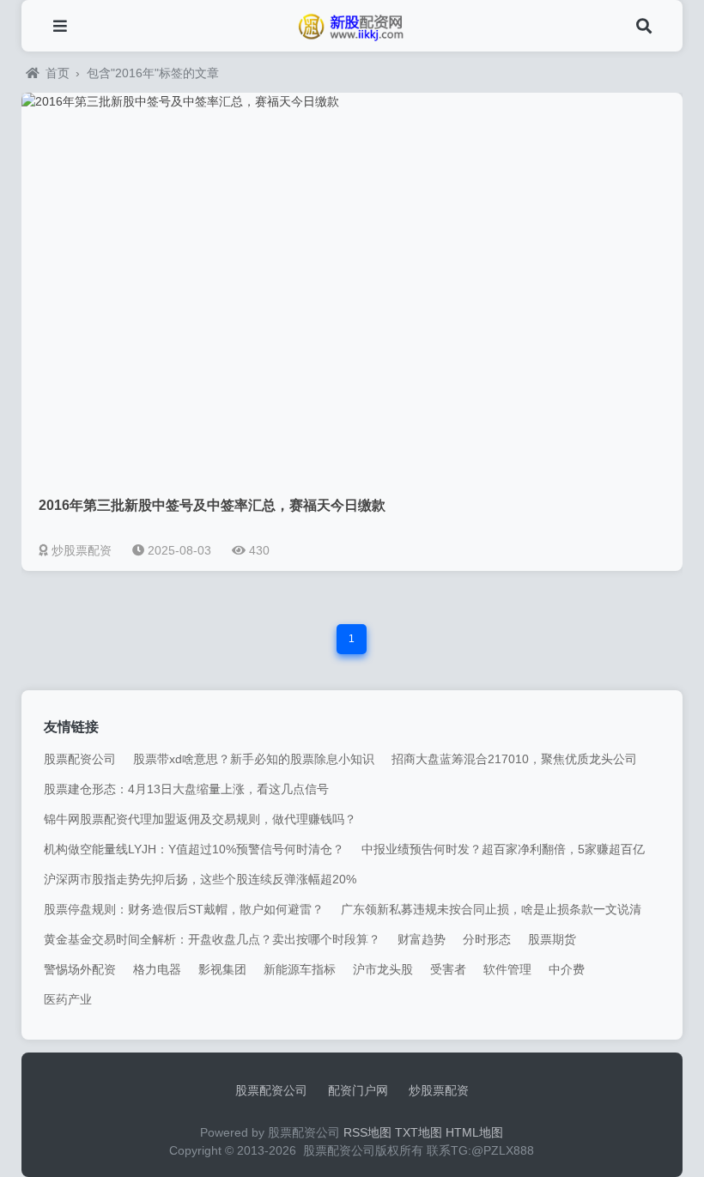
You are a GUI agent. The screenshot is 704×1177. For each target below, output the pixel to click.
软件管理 (507, 969)
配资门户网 (358, 1090)
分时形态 (487, 939)
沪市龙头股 (383, 969)
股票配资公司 (80, 759)
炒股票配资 (439, 1090)
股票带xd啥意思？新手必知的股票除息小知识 (253, 759)
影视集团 (222, 969)
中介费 (567, 969)
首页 (58, 73)
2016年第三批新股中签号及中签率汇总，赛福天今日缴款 (212, 505)
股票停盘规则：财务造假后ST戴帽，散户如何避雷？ (184, 909)
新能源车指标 (300, 969)
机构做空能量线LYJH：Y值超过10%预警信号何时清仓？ (194, 849)
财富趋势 (422, 939)
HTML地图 (474, 1132)
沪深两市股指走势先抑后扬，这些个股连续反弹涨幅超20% (200, 879)
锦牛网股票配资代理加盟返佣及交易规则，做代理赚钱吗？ (200, 819)
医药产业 (68, 999)
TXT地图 (418, 1132)
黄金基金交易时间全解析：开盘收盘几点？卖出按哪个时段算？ (212, 939)
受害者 (448, 969)
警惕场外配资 (80, 969)
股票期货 (552, 939)
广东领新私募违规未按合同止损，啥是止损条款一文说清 (491, 909)
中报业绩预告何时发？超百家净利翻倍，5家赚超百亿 (503, 849)
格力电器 (157, 969)
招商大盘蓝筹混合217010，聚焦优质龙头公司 (514, 759)
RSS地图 (367, 1132)
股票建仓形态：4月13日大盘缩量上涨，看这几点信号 (186, 789)
